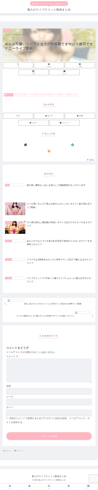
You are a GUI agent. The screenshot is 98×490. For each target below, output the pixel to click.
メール (9, 396)
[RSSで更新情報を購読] (49, 151)
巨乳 (44, 95)
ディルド (29, 95)
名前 (8, 386)
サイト (9, 407)
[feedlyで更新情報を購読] (73, 144)
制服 (37, 95)
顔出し (63, 95)
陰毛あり (54, 95)
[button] (34, 72)
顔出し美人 (73, 95)
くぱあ (19, 95)
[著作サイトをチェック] (26, 144)
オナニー (10, 95)
